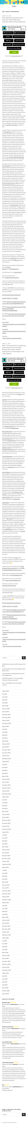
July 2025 (4, 729)
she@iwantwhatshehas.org (12, 277)
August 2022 (5, 832)
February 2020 (6, 920)
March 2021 (5, 882)
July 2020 (4, 905)
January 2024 (5, 782)
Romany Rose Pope (7, 431)
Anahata (19, 394)
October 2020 (5, 896)
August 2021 (5, 867)
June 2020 (4, 908)
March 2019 (5, 952)
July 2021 (4, 870)
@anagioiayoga (15, 428)
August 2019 (5, 938)
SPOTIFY (9, 298)
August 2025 (5, 726)
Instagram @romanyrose (8, 449)
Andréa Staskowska (7, 456)
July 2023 (4, 799)
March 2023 (5, 811)
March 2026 (5, 705)
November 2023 (6, 788)
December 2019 (6, 926)
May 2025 (4, 735)
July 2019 (4, 941)
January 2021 (5, 888)
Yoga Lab (16, 260)
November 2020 (6, 893)
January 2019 (5, 958)
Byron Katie (10, 518)
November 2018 (6, 964)
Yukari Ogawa (5, 502)
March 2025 (5, 741)
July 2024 (4, 764)
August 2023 (5, 797)
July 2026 (4, 694)
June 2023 (4, 802)
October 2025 (5, 720)
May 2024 (4, 770)
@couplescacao (12, 440)
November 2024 (6, 752)
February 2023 (6, 814)
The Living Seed (6, 165)
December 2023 (6, 785)
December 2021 (6, 855)
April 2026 (5, 702)
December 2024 (6, 750)
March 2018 (5, 987)
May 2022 (4, 841)
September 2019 (6, 935)
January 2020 (5, 923)
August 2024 (5, 761)
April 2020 (5, 914)
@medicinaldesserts (7, 438)
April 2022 (4, 844)
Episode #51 (16, 499)
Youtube (8, 36)
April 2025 (5, 738)
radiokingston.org (13, 269)
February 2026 (6, 708)
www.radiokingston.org (16, 575)
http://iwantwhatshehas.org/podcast (11, 295)
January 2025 (5, 747)
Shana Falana (17, 272)
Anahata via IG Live (9, 426)
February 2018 (5, 990)
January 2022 (5, 852)
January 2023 (5, 817)
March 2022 (5, 846)
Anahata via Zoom (6, 447)
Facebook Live (11, 467)
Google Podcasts (20, 32)
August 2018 (5, 973)
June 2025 (4, 732)
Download (8, 44)
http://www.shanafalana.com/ (13, 580)
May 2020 (4, 911)
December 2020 (6, 891)
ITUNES (4, 298)
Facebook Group (8, 529)
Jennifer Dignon (6, 472)
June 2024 (4, 767)
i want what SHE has (12, 2)
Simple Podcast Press (16, 56)
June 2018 (4, 979)
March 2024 (5, 776)
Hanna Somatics (14, 205)
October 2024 (5, 755)
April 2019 (4, 949)
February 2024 (6, 779)
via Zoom (8, 527)
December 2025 (6, 714)
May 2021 (4, 876)
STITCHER (14, 298)
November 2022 (6, 823)
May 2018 (4, 982)
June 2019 (4, 943)
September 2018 (6, 970)
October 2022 (5, 826)
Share (9, 40)
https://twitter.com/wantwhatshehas (12, 338)
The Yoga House (7, 132)
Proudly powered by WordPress (9, 1122)
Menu (14, 6)
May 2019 (4, 946)
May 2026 (4, 700)
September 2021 (6, 864)
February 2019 (5, 955)
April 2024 (5, 773)
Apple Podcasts (9, 32)
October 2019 (5, 932)
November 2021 (6, 858)
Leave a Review (19, 40)
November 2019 (6, 929)
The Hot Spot (13, 258)
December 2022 (6, 820)
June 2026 (4, 697)
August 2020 (5, 902)
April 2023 (5, 808)
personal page (5, 497)
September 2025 (6, 723)
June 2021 (4, 873)
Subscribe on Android (19, 36)
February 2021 (5, 885)
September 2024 (6, 758)
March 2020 (5, 917)
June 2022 (4, 838)
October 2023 (5, 791)
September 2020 (6, 899)
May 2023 (4, 805)
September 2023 (6, 794)
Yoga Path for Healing (11, 125)
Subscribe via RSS (19, 44)
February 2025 (6, 744)
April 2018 (4, 985)
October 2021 (5, 861)
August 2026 (5, 691)
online (16, 557)
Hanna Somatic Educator (8, 183)
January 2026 (5, 711)
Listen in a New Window (14, 48)
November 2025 (6, 717)
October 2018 (5, 967)
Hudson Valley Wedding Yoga (16, 157)
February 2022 (6, 849)
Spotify (14, 52)
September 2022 (6, 829)
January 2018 (5, 993)
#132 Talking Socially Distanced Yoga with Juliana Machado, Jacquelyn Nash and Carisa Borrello (13, 20)
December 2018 (6, 961)
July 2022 (4, 835)
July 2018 (4, 976)
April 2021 (4, 879)
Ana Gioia (4, 399)
